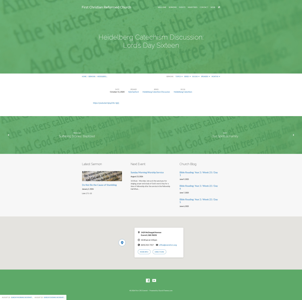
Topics (178, 76)
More (213, 7)
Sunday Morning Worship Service (147, 172)
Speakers (204, 76)
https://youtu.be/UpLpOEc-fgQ (106, 103)
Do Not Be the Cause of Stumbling (99, 185)
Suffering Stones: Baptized (77, 136)
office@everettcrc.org (168, 245)
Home (84, 76)
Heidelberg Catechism (183, 92)
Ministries (192, 7)
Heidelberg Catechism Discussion (156, 92)
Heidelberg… (102, 76)
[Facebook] (148, 280)
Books (195, 76)
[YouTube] (154, 280)
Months (215, 76)
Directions (159, 252)
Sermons (173, 7)
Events (182, 7)
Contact (204, 7)
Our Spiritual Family (225, 136)
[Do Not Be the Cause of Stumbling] (102, 179)
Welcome (162, 7)
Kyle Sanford (133, 92)
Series (186, 76)
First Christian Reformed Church (106, 7)
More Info (144, 252)
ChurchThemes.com (165, 291)
